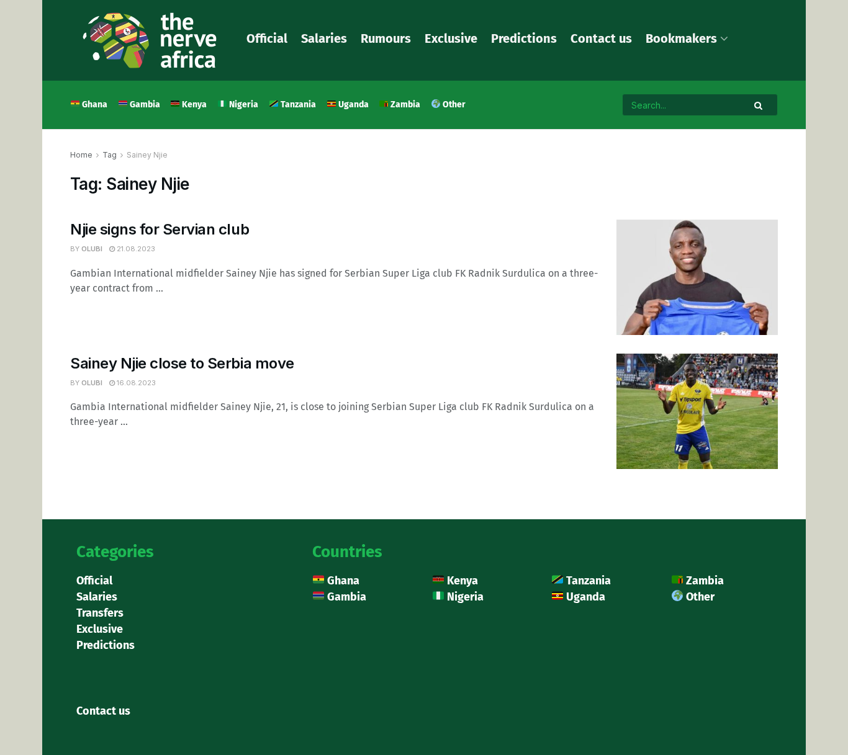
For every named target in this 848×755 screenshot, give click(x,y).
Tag (109, 154)
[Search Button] (759, 105)
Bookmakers (681, 38)
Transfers (100, 613)
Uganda (352, 104)
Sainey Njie (147, 154)
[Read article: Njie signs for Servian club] (697, 277)
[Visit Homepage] (149, 40)
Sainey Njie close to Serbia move (182, 363)
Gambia (144, 104)
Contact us (601, 38)
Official (266, 38)
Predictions (524, 38)
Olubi (91, 248)
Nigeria (242, 104)
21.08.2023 (135, 248)
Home (81, 154)
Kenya (193, 104)
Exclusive (451, 38)
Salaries (324, 38)
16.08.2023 (135, 382)
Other (453, 104)
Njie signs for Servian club (159, 229)
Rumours (386, 38)
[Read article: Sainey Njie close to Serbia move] (697, 411)
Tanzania (297, 104)
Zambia (404, 104)
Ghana (93, 104)
